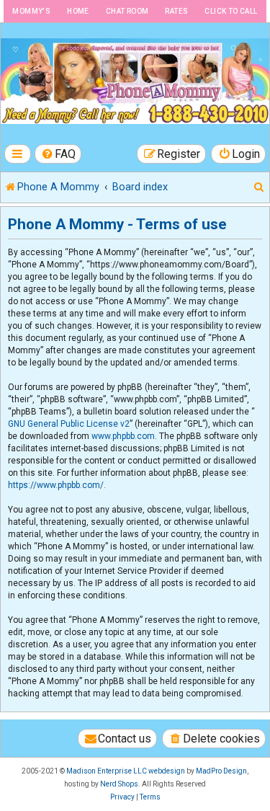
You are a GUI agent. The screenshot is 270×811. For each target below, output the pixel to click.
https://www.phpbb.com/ (56, 485)
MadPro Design (221, 771)
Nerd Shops (119, 784)
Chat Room (127, 11)
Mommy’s (31, 11)
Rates (176, 11)
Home (78, 11)
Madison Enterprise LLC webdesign (125, 771)
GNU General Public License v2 (69, 424)
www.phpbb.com (123, 436)
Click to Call (230, 11)
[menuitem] (58, 154)
